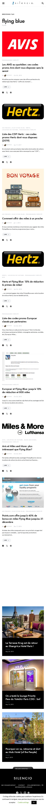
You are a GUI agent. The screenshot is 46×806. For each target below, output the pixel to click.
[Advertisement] (23, 577)
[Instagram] (25, 793)
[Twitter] (21, 793)
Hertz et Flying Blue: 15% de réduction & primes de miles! (23, 283)
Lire (5, 87)
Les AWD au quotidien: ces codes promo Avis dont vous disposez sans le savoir (22, 68)
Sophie (9, 75)
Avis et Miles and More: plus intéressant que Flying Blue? (17, 447)
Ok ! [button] (34, 802)
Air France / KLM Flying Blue (13, 128)
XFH (3, 277)
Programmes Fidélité (10, 60)
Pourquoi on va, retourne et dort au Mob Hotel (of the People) (23, 750)
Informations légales (23, 787)
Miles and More (30, 440)
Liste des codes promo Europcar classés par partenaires (19, 319)
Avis (3, 440)
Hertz (28, 128)
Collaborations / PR (35, 785)
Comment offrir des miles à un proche (22, 218)
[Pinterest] (28, 793)
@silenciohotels (21, 769)
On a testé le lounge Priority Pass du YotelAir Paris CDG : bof (23, 697)
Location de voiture (10, 130)
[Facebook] (17, 793)
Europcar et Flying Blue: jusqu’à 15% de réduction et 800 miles (21, 390)
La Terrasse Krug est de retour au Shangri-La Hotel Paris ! (22, 644)
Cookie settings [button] (23, 802)
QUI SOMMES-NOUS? (8, 785)
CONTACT (21, 785)
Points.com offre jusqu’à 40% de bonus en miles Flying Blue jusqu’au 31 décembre (22, 519)
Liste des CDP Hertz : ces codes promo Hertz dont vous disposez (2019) (19, 137)
